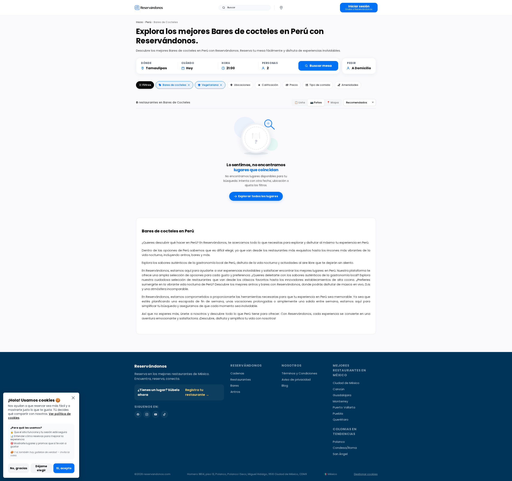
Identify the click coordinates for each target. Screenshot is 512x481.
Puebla (338, 413)
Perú (148, 22)
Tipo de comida (319, 85)
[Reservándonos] (148, 7)
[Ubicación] (281, 7)
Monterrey (340, 401)
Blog (285, 385)
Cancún (338, 389)
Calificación (270, 85)
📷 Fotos (316, 102)
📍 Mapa (333, 102)
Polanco (339, 442)
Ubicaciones (242, 85)
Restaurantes (240, 379)
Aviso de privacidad (296, 379)
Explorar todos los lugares (258, 196)
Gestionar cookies (366, 474)
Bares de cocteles (174, 85)
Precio (294, 85)
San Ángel (340, 454)
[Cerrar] (73, 397)
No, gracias (18, 468)
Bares (234, 385)
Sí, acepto (64, 468)
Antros (235, 392)
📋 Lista (300, 102)
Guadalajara (342, 395)
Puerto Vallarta (344, 407)
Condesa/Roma (345, 448)
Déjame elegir (41, 468)
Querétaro (340, 419)
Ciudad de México (346, 383)
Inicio (139, 22)
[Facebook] (138, 414)
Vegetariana (210, 85)
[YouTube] (155, 414)
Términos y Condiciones (299, 373)
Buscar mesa (321, 65)
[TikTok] (164, 414)
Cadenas (237, 373)
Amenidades (350, 85)
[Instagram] (146, 414)
